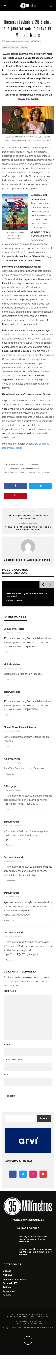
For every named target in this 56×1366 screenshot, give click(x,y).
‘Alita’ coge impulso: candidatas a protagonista (28, 516)
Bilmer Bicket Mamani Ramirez (20, 727)
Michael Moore (44, 473)
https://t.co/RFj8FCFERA (24, 646)
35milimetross (11, 821)
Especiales (9, 1291)
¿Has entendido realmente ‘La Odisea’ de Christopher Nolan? (35, 1252)
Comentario (11, 991)
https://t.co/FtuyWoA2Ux (17, 914)
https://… (34, 954)
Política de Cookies (30, 1321)
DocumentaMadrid (12, 468)
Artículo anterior (28, 512)
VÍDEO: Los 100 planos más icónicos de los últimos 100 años (28, 528)
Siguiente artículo (28, 523)
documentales (33, 464)
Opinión (7, 1295)
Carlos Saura (10, 464)
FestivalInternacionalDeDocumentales (20, 473)
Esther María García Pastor (18, 41)
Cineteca (21, 464)
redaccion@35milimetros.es (28, 1220)
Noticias (24, 47)
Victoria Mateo (12, 664)
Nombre (8, 1045)
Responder (10, 652)
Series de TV (10, 1283)
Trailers (7, 1287)
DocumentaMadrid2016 (31, 468)
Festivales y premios (10, 47)
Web (6, 1074)
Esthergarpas (11, 786)
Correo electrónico (15, 1059)
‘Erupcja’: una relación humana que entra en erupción (33, 1239)
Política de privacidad (30, 1323)
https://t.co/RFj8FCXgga (17, 839)
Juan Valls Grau (12, 758)
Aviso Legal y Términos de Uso (29, 1314)
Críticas (7, 1271)
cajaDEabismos (12, 691)
